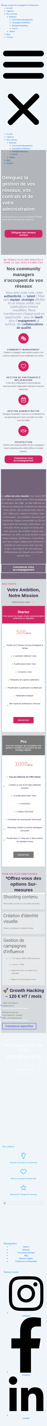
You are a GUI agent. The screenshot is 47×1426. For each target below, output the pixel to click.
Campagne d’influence (21, 23)
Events (14, 28)
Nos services (12, 14)
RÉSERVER (23, 720)
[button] (23, 87)
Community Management (22, 20)
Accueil (9, 8)
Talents (12, 31)
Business (13, 17)
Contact (10, 37)
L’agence (10, 11)
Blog (8, 34)
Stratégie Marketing (20, 26)
